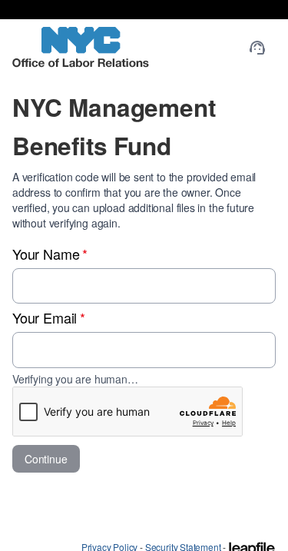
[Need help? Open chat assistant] (257, 47)
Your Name (50, 254)
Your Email (48, 317)
